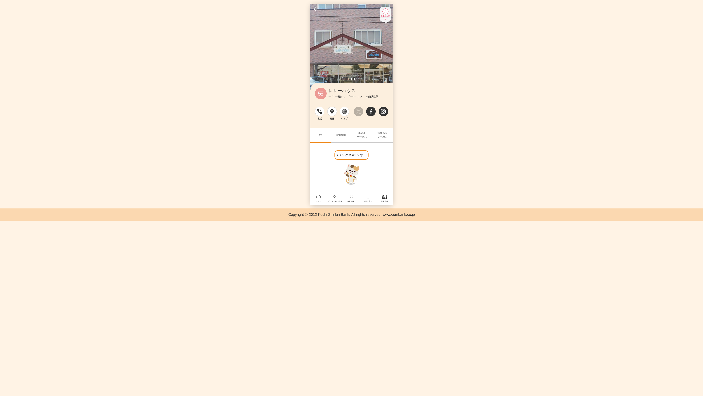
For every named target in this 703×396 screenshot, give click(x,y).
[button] (348, 79)
